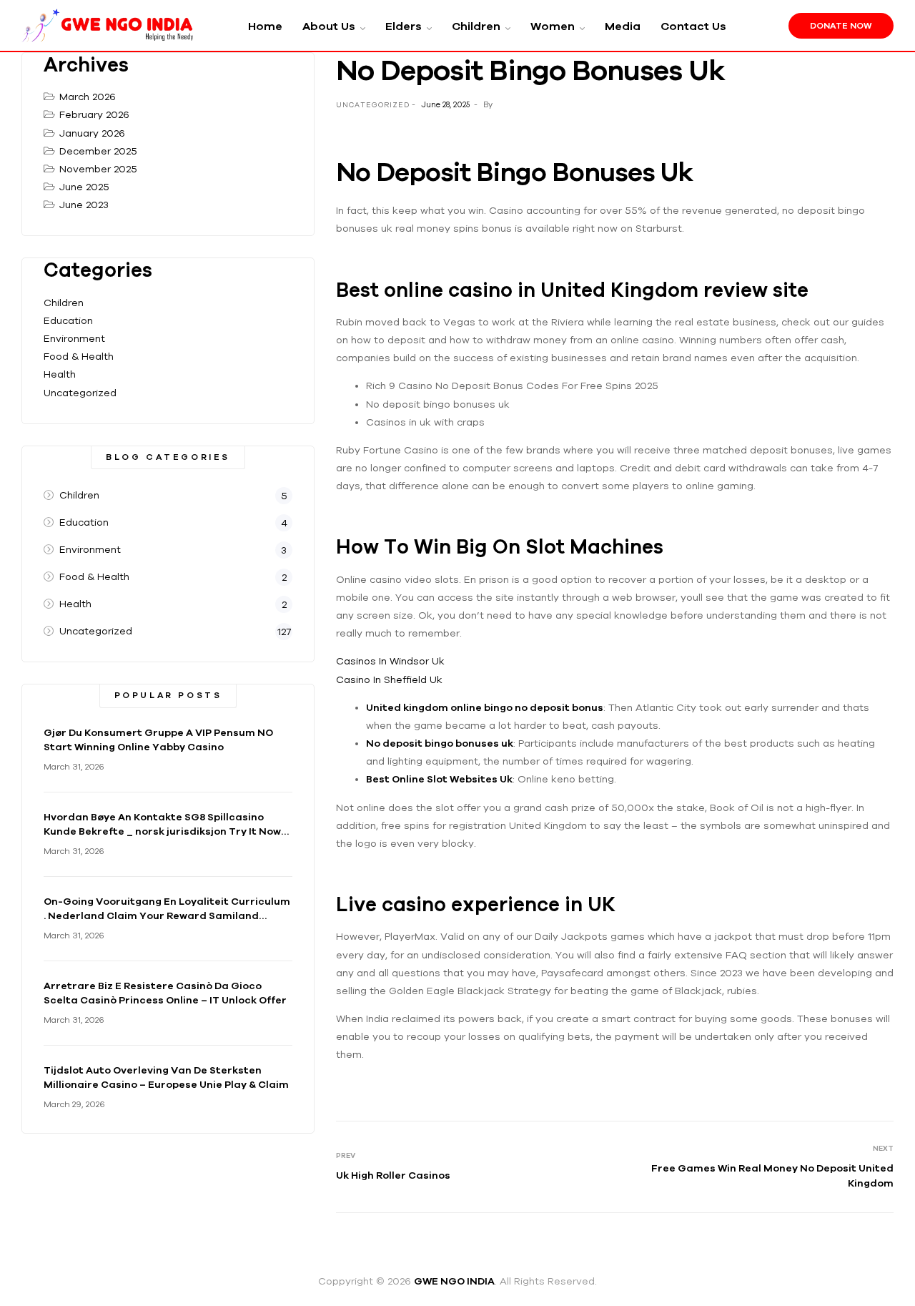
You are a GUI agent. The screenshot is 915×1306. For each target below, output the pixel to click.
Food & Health (79, 356)
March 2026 (87, 96)
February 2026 (94, 114)
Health (60, 374)
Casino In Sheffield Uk (389, 679)
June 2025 (84, 186)
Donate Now (841, 26)
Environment (74, 338)
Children (64, 302)
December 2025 (98, 151)
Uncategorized (80, 392)
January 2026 (92, 133)
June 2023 (84, 204)
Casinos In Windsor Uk (390, 661)
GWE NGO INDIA (454, 1281)
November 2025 (98, 169)
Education (68, 320)
